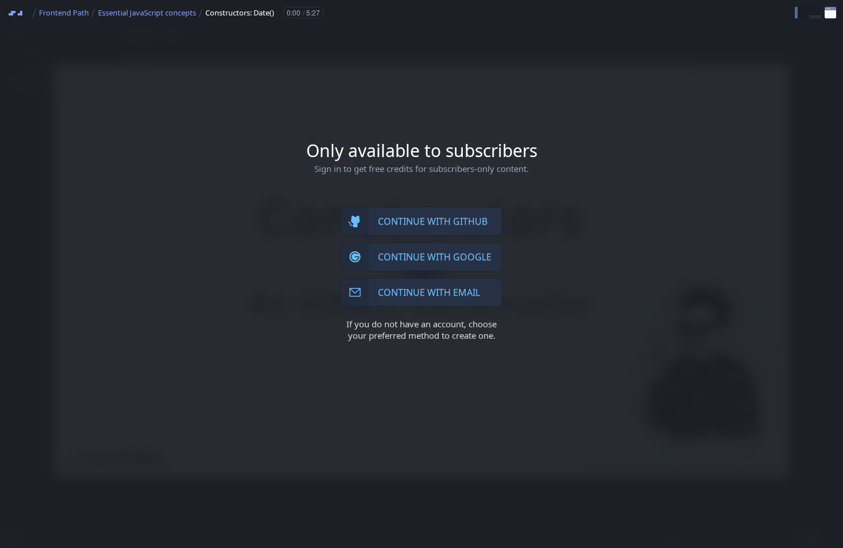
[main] (421, 274)
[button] (800, 12)
